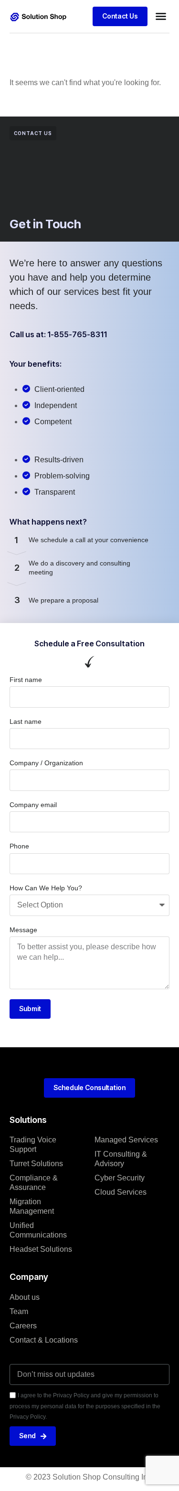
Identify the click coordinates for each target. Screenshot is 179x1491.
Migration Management (32, 1206)
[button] (160, 16)
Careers (23, 1326)
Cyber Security (120, 1178)
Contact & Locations (44, 1340)
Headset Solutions (41, 1249)
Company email (33, 805)
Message (23, 930)
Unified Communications (38, 1230)
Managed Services (126, 1140)
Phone (19, 846)
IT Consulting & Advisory (121, 1159)
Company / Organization (46, 763)
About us (25, 1297)
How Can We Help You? (46, 888)
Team (19, 1311)
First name (26, 679)
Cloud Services (121, 1192)
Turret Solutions (36, 1164)
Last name (26, 721)
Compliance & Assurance (34, 1182)
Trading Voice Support (33, 1144)
